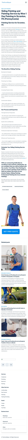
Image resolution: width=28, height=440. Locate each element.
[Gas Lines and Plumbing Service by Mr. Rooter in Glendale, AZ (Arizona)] (14, 295)
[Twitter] (7, 364)
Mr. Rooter (4, 306)
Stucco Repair (5, 189)
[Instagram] (11, 364)
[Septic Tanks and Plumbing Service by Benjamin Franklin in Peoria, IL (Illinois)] (14, 327)
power (24, 158)
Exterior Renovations (7, 186)
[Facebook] (3, 364)
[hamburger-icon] (26, 2)
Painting (17, 29)
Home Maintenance (19, 186)
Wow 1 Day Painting (6, 8)
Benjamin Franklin (6, 273)
